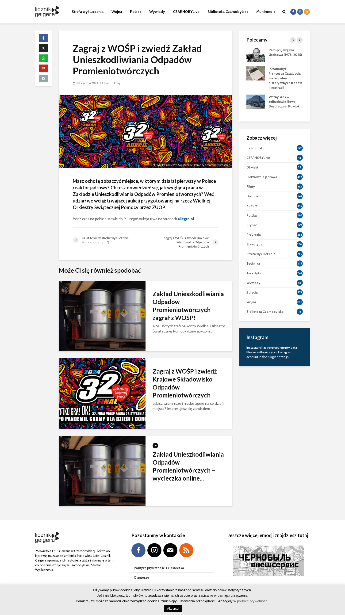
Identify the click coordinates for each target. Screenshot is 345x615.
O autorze (141, 577)
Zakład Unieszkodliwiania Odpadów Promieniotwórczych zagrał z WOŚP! (188, 305)
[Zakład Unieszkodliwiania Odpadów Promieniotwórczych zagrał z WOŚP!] (102, 315)
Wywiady (157, 11)
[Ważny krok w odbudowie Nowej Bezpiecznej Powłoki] (255, 101)
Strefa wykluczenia (88, 11)
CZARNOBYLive (186, 11)
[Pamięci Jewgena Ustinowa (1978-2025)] (255, 54)
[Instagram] (154, 550)
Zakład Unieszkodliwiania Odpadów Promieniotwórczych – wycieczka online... (188, 466)
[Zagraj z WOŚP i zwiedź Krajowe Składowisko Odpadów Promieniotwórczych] (102, 393)
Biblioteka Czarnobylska (227, 11)
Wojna (116, 11)
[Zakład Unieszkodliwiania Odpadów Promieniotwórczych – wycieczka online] (102, 470)
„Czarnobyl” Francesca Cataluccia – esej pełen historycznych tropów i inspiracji (285, 78)
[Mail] (170, 550)
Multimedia (265, 11)
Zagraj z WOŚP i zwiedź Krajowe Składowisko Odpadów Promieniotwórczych (185, 383)
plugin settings (278, 357)
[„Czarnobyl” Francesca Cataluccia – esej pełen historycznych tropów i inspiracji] (255, 73)
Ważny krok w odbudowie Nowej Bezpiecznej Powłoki (284, 101)
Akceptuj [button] (173, 608)
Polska (135, 11)
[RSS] (186, 550)
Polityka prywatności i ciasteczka (159, 568)
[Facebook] (138, 550)
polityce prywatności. (252, 601)
